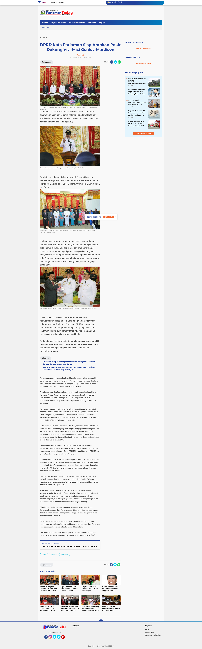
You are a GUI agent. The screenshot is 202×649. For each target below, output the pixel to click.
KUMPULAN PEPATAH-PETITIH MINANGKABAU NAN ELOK (137, 81)
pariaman (64, 554)
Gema (44, 554)
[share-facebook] (111, 62)
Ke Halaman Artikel (143, 63)
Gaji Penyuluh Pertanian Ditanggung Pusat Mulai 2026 (137, 102)
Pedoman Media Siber (153, 635)
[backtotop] (101, 621)
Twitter (55, 640)
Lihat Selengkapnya (143, 133)
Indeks (45, 23)
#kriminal (92, 23)
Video (46, 27)
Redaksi (148, 629)
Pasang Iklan (149, 632)
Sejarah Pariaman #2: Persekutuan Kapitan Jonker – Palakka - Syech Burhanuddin (136, 113)
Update (109, 217)
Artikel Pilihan (132, 57)
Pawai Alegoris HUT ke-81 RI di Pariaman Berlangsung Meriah (136, 123)
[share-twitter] (115, 62)
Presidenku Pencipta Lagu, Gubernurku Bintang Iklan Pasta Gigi (136, 92)
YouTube (64, 640)
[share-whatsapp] (119, 62)
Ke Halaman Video (143, 48)
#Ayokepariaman (58, 23)
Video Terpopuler (134, 42)
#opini (102, 23)
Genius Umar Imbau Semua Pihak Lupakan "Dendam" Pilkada (69, 546)
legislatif (53, 554)
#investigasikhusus (77, 23)
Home (44, 3)
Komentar (48, 62)
